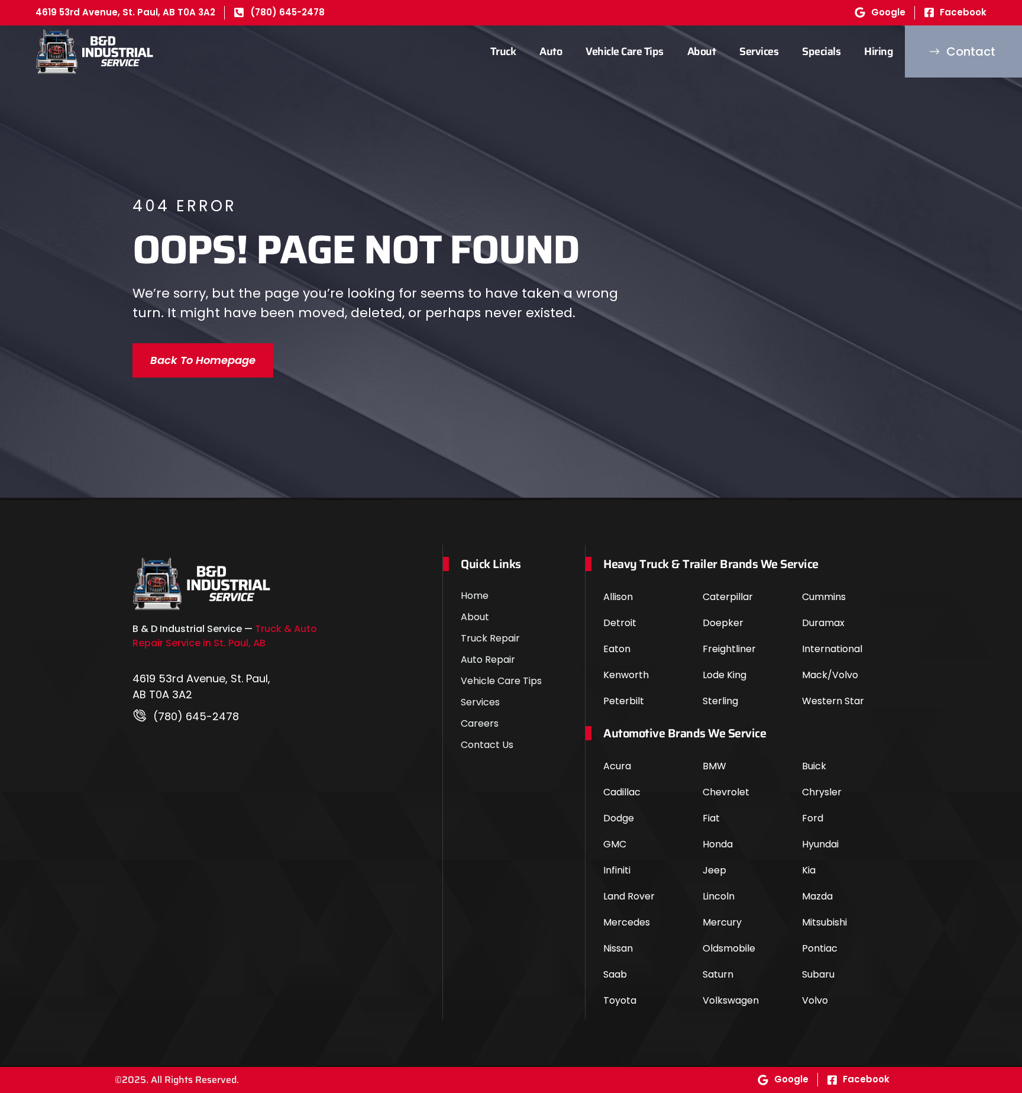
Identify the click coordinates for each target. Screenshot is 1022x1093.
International (832, 649)
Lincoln (719, 896)
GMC (614, 844)
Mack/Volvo (830, 675)
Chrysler (822, 792)
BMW (714, 766)
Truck (503, 51)
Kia (809, 870)
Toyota (619, 1000)
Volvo (815, 1000)
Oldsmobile (729, 948)
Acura (617, 766)
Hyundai (820, 844)
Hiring (878, 51)
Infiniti (616, 870)
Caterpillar (728, 597)
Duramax (823, 623)
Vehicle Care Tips (625, 51)
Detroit (619, 623)
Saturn (718, 974)
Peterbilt (623, 701)
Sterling (720, 701)
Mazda (817, 896)
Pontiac (819, 948)
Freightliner (729, 649)
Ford (812, 818)
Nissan (618, 948)
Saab (615, 974)
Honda (718, 844)
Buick (814, 766)
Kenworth (626, 675)
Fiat (711, 818)
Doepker (723, 623)
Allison (618, 597)
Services (758, 51)
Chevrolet (726, 792)
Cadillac (622, 792)
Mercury (722, 922)
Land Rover (629, 896)
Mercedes (626, 922)
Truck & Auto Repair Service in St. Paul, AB (224, 636)
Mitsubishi (824, 922)
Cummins (824, 597)
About (701, 51)
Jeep (714, 870)
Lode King (724, 675)
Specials (821, 51)
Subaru (818, 974)
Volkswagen (731, 1000)
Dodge (618, 818)
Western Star (833, 701)
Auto (550, 51)
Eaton (616, 649)
